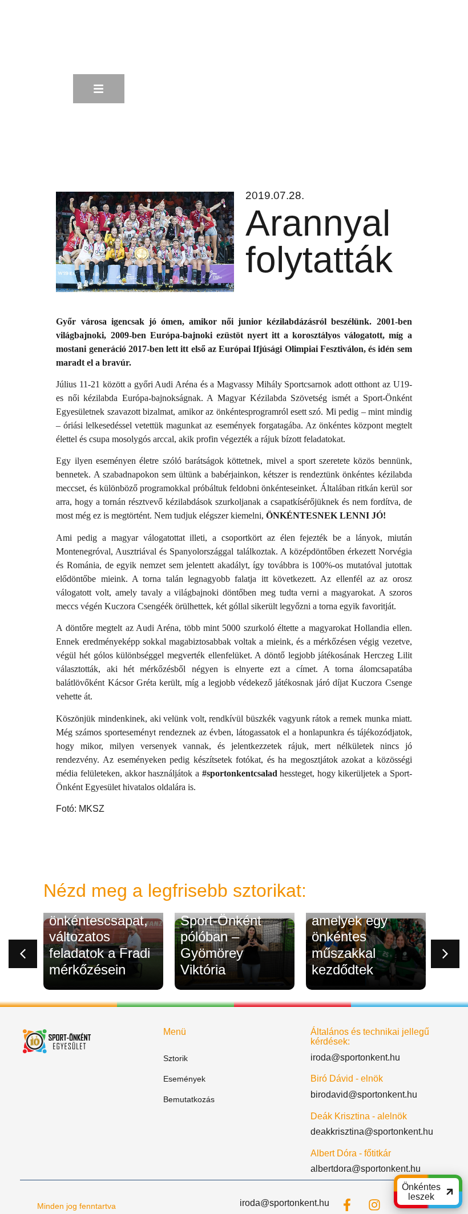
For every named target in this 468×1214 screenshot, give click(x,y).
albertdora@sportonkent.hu (365, 1168)
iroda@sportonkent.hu (355, 1057)
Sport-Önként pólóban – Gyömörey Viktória (220, 945)
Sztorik (175, 1058)
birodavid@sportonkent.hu (363, 1094)
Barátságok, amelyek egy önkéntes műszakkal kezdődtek (350, 936)
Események (184, 1078)
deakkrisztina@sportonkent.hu (371, 1131)
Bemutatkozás (189, 1099)
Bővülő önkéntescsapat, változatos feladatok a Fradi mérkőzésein (99, 936)
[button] (23, 954)
